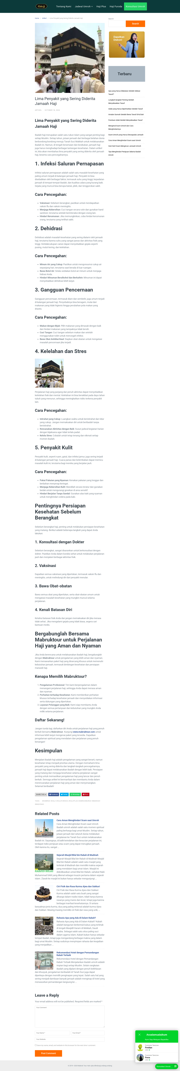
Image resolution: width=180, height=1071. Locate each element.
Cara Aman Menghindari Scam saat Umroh (78, 820)
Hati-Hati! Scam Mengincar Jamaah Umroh (124, 146)
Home (37, 18)
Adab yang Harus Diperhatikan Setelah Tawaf (125, 109)
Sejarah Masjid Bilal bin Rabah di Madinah (77, 855)
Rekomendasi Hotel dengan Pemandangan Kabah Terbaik (78, 953)
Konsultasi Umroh (135, 6)
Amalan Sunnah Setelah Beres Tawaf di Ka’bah (126, 114)
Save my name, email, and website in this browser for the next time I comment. (66, 1045)
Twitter (65, 794)
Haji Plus (101, 6)
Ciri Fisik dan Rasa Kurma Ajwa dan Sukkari (78, 886)
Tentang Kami (63, 6)
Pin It (86, 794)
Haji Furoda (116, 6)
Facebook (54, 794)
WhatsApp (76, 794)
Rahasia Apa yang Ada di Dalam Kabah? (76, 918)
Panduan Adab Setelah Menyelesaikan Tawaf (125, 120)
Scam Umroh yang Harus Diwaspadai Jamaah (125, 135)
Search (111, 19)
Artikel (44, 18)
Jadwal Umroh (83, 6)
